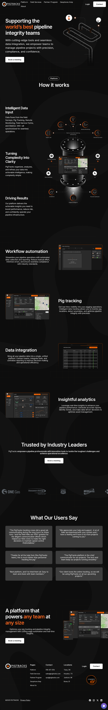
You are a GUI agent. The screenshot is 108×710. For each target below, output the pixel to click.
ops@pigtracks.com (52, 677)
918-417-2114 (50, 670)
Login (87, 4)
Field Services (35, 2)
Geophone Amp (66, 2)
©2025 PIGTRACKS (12, 700)
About (23, 6)
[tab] (19, 120)
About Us (33, 685)
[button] (104, 706)
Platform (24, 2)
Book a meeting (14, 60)
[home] (11, 4)
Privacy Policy (25, 700)
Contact (99, 4)
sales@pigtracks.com (53, 674)
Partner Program (51, 2)
